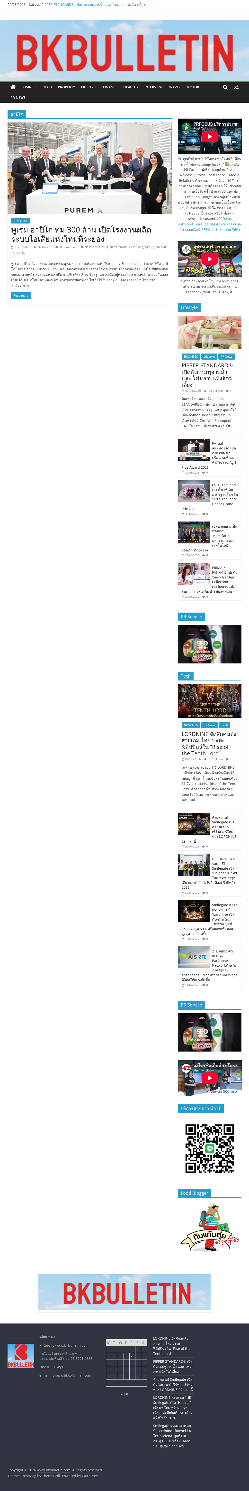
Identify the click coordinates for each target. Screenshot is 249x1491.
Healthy (131, 87)
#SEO (206, 229)
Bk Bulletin (45, 247)
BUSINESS (29, 87)
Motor (193, 87)
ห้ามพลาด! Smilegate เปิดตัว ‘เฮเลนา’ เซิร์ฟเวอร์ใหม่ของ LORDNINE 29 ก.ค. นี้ (173, 1384)
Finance (110, 87)
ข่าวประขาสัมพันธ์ (96, 247)
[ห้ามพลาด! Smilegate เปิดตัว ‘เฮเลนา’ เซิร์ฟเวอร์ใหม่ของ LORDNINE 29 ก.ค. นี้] (194, 815)
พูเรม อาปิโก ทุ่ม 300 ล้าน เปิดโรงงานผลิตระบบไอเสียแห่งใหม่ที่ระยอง (81, 234)
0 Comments (68, 247)
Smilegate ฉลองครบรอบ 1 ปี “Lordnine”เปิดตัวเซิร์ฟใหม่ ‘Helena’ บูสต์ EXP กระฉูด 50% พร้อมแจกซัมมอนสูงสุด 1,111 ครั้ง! (173, 1435)
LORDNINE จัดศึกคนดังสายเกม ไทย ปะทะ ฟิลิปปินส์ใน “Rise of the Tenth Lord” (209, 743)
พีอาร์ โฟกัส (136, 247)
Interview (153, 87)
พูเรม (148, 247)
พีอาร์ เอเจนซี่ (118, 247)
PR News (18, 97)
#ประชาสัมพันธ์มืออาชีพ (196, 224)
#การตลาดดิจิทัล (228, 224)
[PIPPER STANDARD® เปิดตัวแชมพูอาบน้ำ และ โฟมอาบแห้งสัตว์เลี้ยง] (210, 318)
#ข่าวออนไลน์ (190, 229)
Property (66, 87)
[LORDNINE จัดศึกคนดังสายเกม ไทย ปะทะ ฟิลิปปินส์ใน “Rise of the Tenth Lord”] (210, 686)
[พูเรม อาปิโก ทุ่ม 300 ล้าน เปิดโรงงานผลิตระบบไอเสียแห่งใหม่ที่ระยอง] (90, 125)
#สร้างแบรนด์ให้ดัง (225, 229)
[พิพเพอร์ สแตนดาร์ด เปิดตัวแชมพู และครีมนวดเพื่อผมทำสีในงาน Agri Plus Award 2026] (194, 441)
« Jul (124, 1394)
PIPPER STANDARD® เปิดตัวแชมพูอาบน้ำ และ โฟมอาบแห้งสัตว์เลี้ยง (93, 4)
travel (174, 87)
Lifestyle (89, 87)
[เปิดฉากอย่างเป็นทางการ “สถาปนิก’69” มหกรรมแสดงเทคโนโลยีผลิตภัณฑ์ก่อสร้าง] (194, 524)
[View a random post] (236, 87)
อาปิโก (20, 253)
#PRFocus (224, 218)
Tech (47, 87)
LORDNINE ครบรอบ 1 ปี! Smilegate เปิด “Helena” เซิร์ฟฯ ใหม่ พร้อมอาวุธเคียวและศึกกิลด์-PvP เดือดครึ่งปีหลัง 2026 (173, 1407)
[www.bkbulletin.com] (13, 87)
